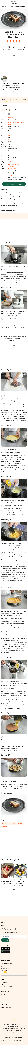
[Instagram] (5, 929)
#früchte (4, 826)
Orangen (10, 117)
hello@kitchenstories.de (14, 1026)
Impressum (4, 982)
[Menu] (2, 2)
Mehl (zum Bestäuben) (14, 175)
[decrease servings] (3, 110)
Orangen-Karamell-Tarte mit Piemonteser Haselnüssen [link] (20, 6)
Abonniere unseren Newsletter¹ (9, 932)
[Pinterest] (13, 929)
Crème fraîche (12, 168)
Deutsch (3, 997)
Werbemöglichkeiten (6, 1007)
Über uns (3, 965)
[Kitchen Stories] (14, 2)
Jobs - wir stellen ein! (6, 963)
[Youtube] (10, 929)
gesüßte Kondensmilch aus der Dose (16, 123)
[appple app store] (14, 948)
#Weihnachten (13, 823)
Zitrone (10, 135)
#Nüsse (20, 823)
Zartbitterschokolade (13, 164)
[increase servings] (9, 110)
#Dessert (4, 823)
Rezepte (3, 6)
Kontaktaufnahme (5, 1010)
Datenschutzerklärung (6, 986)
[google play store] (14, 952)
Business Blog (4, 1009)
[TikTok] (8, 929)
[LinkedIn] (16, 929)
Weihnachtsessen (11, 6)
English (8, 997)
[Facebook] (2, 929)
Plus (3, 972)
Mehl (9, 139)
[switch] (8, 114)
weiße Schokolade (13, 162)
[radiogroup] (14, 41)
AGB (2, 984)
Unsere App (4, 970)
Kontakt (3, 989)
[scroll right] (26, 870)
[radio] (8, 41)
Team (2, 966)
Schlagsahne (11, 166)
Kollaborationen (5, 968)
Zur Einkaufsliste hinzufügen (14, 184)
